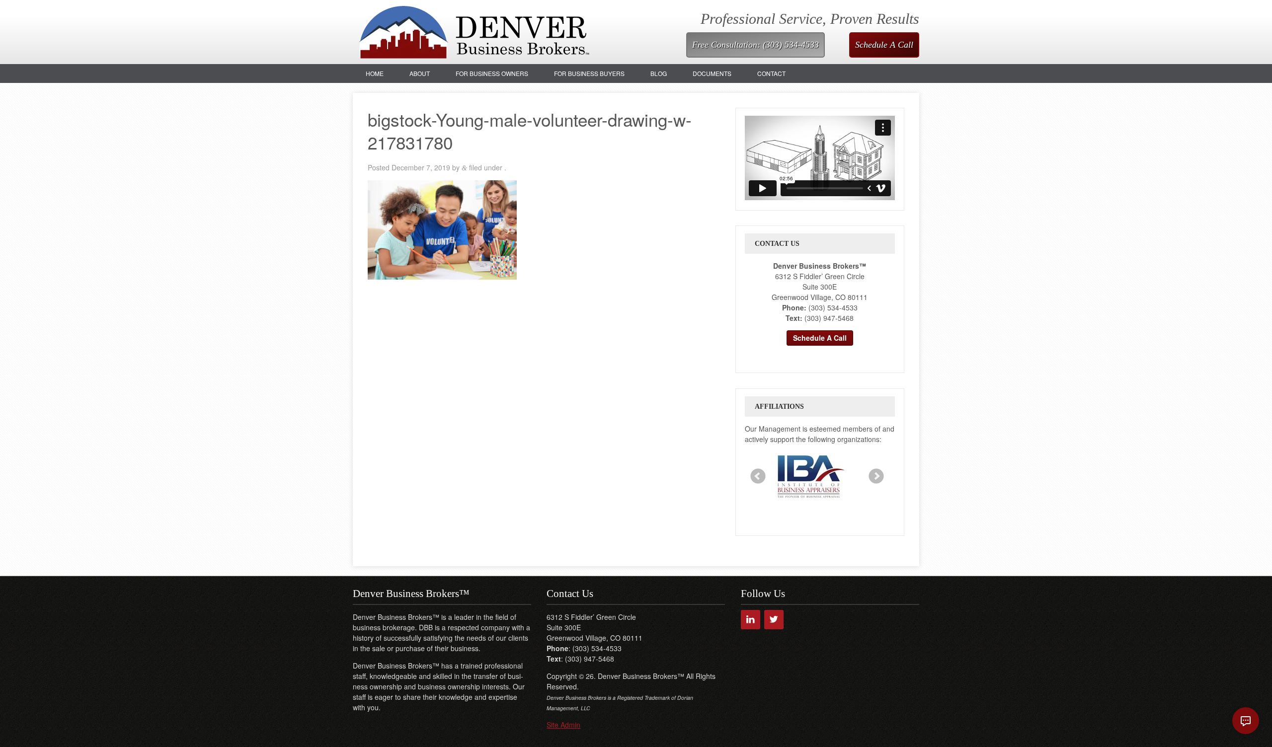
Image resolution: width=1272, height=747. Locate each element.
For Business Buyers (589, 73)
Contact (771, 73)
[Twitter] (774, 619)
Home (375, 73)
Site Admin (563, 725)
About (419, 73)
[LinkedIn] (750, 619)
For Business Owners (492, 73)
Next (876, 476)
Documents (712, 73)
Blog (658, 73)
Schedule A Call (884, 45)
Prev (758, 476)
